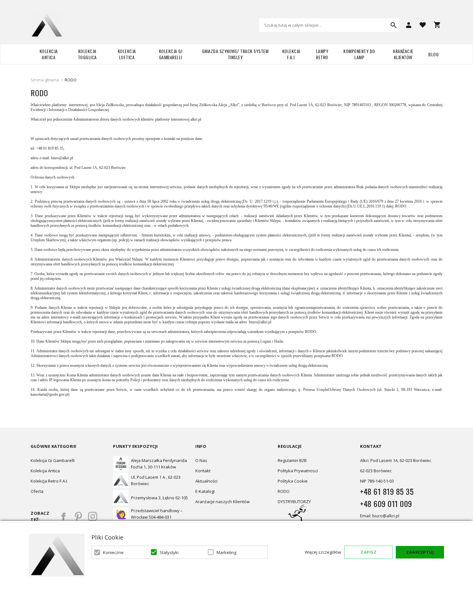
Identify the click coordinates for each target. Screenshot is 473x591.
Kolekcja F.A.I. (291, 54)
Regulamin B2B (292, 460)
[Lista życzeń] (422, 24)
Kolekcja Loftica (127, 54)
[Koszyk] (436, 24)
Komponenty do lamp (359, 54)
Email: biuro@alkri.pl (379, 516)
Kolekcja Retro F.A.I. (49, 481)
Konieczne (113, 552)
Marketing (226, 552)
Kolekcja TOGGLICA (87, 54)
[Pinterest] (78, 516)
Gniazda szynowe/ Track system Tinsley (235, 54)
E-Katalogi (205, 491)
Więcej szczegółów (323, 552)
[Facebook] (63, 516)
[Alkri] (46, 25)
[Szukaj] (393, 25)
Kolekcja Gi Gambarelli (170, 54)
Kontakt (202, 471)
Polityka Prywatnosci (298, 471)
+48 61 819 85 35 (386, 491)
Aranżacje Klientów (403, 54)
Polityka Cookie (293, 481)
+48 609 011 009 (386, 503)
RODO (284, 491)
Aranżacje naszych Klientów (222, 501)
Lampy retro (322, 54)
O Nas (201, 460)
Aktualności (206, 481)
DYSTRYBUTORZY (294, 501)
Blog (433, 54)
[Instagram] (92, 516)
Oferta (37, 491)
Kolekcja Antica (49, 54)
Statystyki (169, 552)
